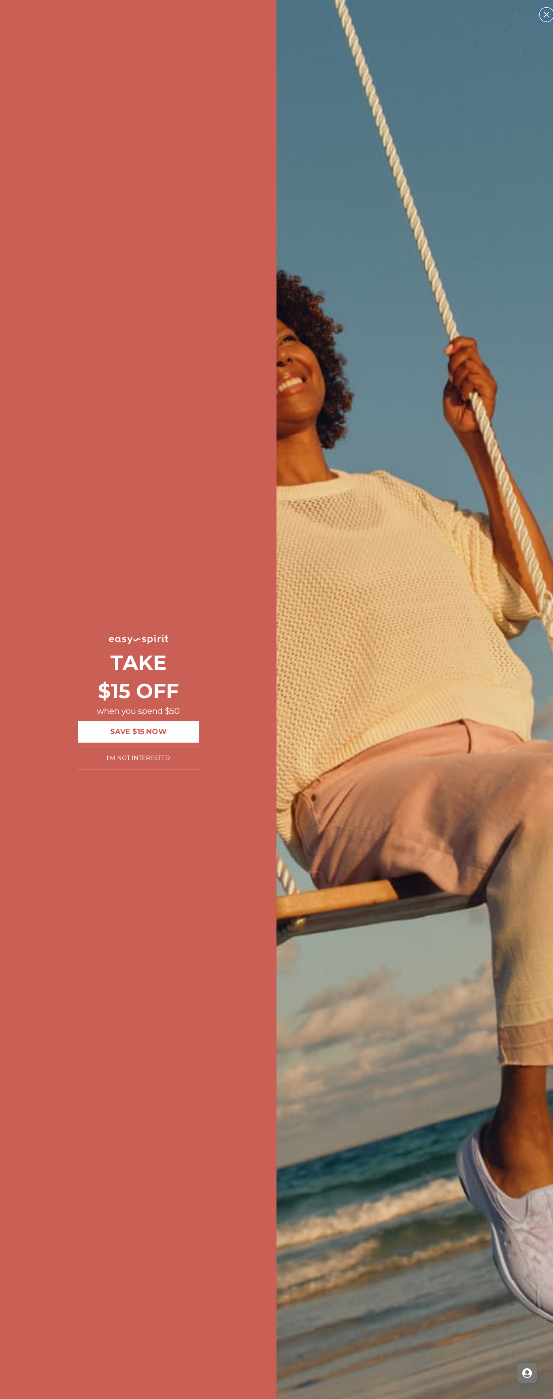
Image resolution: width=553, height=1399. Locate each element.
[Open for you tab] (527, 1373)
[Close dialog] (546, 14)
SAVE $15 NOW (138, 731)
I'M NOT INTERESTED (138, 758)
